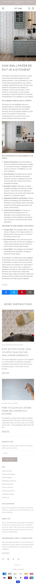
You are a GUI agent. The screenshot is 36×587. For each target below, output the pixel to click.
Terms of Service (7, 487)
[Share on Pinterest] (22, 292)
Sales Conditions (7, 484)
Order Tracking (7, 477)
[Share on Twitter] (14, 292)
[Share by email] (30, 292)
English (17, 565)
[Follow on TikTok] (19, 559)
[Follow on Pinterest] (13, 559)
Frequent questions (8, 491)
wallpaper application (12, 345)
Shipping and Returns (9, 481)
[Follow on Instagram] (8, 559)
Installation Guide (8, 494)
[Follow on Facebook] (3, 559)
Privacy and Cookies (8, 474)
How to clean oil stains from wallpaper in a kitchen (16, 411)
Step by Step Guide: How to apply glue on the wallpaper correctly (16, 352)
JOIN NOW (5, 553)
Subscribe (9, 459)
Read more (5, 373)
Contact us (5, 497)
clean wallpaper (10, 403)
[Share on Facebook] (6, 292)
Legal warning (6, 471)
